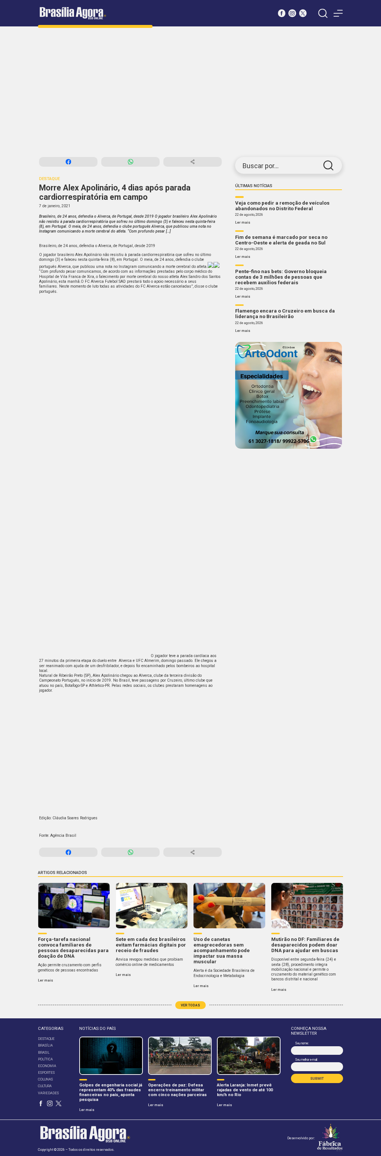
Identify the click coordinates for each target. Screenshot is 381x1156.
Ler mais (242, 222)
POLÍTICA (45, 1059)
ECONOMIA (47, 1066)
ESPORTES (46, 1072)
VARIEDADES (48, 1093)
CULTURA (45, 1086)
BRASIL (43, 1052)
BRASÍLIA (45, 1045)
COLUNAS (45, 1079)
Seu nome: (301, 1043)
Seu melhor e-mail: (306, 1059)
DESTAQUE (46, 1039)
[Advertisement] (190, 92)
